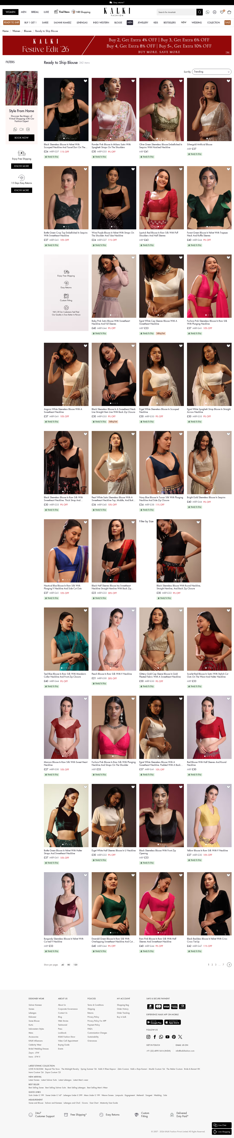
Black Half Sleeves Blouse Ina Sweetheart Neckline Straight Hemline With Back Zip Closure (111, 587)
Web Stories (63, 1021)
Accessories (33, 1037)
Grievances (92, 1041)
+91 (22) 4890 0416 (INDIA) (158, 1051)
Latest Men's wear (80, 1080)
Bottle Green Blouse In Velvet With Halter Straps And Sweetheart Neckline (63, 851)
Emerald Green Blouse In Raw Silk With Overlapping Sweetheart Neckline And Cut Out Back (112, 940)
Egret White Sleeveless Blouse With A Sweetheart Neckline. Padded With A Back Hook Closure (160, 764)
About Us (62, 1005)
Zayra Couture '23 (53, 1072)
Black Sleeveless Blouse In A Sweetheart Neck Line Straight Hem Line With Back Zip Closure (113, 410)
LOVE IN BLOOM (36, 1069)
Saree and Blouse (36, 1103)
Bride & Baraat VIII (192, 1069)
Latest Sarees (34, 1080)
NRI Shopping (83, 12)
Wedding (158, 1095)
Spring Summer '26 (89, 1069)
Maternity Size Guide (109, 1103)
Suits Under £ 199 (36, 1095)
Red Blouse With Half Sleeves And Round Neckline (206, 763)
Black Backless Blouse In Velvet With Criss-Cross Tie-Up (207, 940)
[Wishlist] (222, 12)
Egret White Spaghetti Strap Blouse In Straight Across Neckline (208, 410)
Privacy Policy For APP (97, 1021)
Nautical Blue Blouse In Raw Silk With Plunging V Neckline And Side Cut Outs (63, 587)
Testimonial (62, 1025)
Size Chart (94, 1103)
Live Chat (222, 1125)
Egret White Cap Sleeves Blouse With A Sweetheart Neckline (158, 322)
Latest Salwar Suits (49, 1080)
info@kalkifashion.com (185, 1051)
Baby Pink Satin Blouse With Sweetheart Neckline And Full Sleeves (111, 322)
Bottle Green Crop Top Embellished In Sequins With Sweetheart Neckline (66, 234)
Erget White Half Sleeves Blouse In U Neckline (114, 850)
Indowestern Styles (36, 1029)
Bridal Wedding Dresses (39, 1049)
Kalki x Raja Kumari (139, 1069)
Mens (31, 1033)
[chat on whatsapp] (207, 12)
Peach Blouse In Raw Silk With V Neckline (112, 674)
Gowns (85, 1103)
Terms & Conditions (96, 1005)
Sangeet (148, 1095)
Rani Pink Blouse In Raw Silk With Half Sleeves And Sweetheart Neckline (157, 940)
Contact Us (62, 1013)
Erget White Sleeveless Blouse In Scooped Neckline (159, 410)
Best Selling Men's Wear (97, 1088)
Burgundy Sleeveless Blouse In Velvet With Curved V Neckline (63, 940)
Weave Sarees (108, 1095)
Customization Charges (97, 1033)
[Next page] (229, 964)
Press (60, 1029)
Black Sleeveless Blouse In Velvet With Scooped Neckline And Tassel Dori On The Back (64, 146)
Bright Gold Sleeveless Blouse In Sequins (206, 497)
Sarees (31, 1009)
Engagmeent (130, 1095)
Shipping (91, 1009)
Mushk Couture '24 (157, 1069)
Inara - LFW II (34, 1057)
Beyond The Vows (52, 1069)
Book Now (22, 138)
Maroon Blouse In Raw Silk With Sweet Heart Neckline (65, 763)
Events (60, 1049)
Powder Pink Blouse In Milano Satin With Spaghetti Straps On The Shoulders (111, 145)
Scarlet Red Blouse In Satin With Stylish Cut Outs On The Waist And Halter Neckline (207, 675)
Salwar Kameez (35, 1005)
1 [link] (208, 965)
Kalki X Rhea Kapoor (107, 1069)
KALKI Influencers (36, 1041)
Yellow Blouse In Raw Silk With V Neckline (207, 850)
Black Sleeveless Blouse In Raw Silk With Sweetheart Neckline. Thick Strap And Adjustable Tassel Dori (63, 499)
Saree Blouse (34, 1021)
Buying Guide (63, 1045)
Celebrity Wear (35, 1045)
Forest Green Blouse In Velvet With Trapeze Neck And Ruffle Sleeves (207, 234)
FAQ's (90, 1029)
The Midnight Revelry (70, 1069)
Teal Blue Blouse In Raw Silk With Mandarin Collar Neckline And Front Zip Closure (65, 675)
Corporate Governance (68, 1009)
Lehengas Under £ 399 (72, 1095)
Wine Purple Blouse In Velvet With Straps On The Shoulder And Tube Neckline (113, 234)
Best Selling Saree (36, 1088)
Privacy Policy (93, 1017)
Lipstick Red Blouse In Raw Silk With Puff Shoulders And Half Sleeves (158, 234)
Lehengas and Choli (72, 1103)
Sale (165, 1095)
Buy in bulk (121, 1017)
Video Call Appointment (68, 1041)
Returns (90, 1013)
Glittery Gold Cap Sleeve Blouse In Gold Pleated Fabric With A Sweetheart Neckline (160, 675)
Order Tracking (123, 1013)
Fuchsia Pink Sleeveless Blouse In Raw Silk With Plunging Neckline (207, 322)
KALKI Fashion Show (66, 1037)
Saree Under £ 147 (54, 1095)
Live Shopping (224, 1132)
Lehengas (32, 1013)
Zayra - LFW (34, 1053)
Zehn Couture (123, 1069)
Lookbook (62, 1033)
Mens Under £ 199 (92, 1095)
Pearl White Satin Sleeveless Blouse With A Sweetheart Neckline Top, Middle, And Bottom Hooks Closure (114, 499)
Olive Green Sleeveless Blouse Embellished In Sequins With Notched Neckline (160, 145)
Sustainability (93, 1037)
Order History (122, 1009)
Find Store (64, 12)
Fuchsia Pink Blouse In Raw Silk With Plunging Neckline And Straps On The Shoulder (114, 763)
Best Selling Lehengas (76, 1088)
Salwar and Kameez (53, 1103)
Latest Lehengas (65, 1080)
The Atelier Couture (174, 1069)
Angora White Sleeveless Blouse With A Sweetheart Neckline (63, 410)
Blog (60, 1017)
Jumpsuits (119, 1095)
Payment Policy (94, 1025)
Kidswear (32, 1017)
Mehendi (140, 1095)
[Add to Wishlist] (85, 81)
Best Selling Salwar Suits (55, 1088)
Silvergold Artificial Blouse (199, 144)
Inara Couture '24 (36, 1072)
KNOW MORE (21, 166)
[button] (180, 12)
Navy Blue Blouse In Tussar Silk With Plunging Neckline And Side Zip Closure (161, 498)
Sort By (187, 72)
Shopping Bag (123, 1005)
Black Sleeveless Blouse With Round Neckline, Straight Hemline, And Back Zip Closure (179, 587)
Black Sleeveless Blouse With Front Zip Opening (157, 851)
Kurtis (31, 1025)
